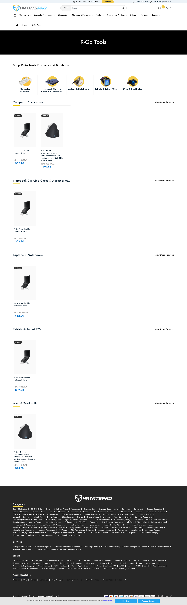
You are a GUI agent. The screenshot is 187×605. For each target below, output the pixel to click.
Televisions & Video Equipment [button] (124, 532)
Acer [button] (145, 560)
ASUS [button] (122, 566)
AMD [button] (140, 563)
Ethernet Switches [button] (38, 511)
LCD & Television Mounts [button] (100, 519)
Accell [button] (117, 560)
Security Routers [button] (19, 522)
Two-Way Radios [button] (52, 514)
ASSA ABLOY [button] (110, 566)
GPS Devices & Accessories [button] (112, 522)
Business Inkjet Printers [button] (70, 514)
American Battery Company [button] (23, 566)
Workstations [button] (122, 530)
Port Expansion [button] (124, 511)
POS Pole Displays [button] (78, 530)
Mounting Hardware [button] (76, 525)
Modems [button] (85, 511)
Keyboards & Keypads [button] (159, 522)
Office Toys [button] (138, 519)
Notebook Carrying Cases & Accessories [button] (28, 532)
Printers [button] (91, 530)
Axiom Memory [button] (74, 568)
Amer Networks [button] (152, 563)
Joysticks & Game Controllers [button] (76, 519)
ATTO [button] (146, 566)
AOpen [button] (64, 566)
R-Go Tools (36, 25)
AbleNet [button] (87, 560)
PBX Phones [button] (63, 530)
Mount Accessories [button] (57, 527)
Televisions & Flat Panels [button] (155, 511)
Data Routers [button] (129, 514)
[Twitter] (162, 596)
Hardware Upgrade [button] (53, 519)
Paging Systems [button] (74, 527)
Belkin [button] (133, 568)
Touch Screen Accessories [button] (31, 514)
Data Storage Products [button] (21, 519)
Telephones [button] (138, 511)
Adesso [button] (15, 563)
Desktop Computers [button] (154, 509)
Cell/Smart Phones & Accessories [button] (67, 509)
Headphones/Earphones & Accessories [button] (138, 525)
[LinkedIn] (167, 596)
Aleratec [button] (79, 563)
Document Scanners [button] (20, 511)
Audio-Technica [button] (159, 566)
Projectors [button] (104, 527)
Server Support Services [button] (47, 549)
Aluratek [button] (123, 563)
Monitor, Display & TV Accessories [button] (52, 525)
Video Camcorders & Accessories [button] (41, 535)
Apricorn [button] (89, 566)
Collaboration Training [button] (111, 546)
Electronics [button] (94, 522)
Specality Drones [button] (35, 522)
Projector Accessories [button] (106, 530)
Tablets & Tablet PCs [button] (112, 525)
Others (133, 15)
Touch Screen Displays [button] (122, 517)
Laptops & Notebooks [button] (21, 517)
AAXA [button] (77, 560)
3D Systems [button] (38, 560)
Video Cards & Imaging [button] (149, 532)
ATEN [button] (138, 566)
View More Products (164, 102)
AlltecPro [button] (103, 563)
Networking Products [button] (152, 530)
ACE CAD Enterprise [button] (131, 560)
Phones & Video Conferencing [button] (98, 517)
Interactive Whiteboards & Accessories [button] (64, 511)
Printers (99, 15)
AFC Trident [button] (58, 563)
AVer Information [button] (19, 568)
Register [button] (108, 2)
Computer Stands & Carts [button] (111, 514)
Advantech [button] (37, 563)
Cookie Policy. (107, 600)
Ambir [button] (132, 563)
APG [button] (72, 566)
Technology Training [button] (92, 546)
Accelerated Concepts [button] (102, 560)
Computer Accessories (44, 15)
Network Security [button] (39, 517)
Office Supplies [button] (68, 517)
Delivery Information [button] (74, 579)
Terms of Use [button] (122, 579)
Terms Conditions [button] (92, 579)
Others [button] (105, 532)
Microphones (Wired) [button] (122, 519)
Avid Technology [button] (48, 568)
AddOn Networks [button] (157, 560)
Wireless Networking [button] (155, 527)
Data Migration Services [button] (160, 546)
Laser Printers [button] (136, 530)
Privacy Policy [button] (108, 579)
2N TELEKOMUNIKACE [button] (22, 560)
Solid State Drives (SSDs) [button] (121, 527)
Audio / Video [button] (18, 535)
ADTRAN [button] (25, 563)
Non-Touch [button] (54, 517)
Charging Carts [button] (89, 509)
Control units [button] (138, 509)
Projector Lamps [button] (94, 525)
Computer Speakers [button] (90, 514)
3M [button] (62, 560)
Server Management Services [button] (135, 546)
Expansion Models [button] (145, 514)
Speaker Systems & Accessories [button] (60, 532)
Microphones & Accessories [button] (23, 530)
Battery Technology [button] (119, 568)
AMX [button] (39, 566)
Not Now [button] (126, 601)
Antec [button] (47, 566)
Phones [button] (80, 517)
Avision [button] (61, 568)
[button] (141, 1)
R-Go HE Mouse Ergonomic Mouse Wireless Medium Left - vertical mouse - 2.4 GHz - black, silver (52, 156)
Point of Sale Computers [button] (155, 519)
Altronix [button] (113, 563)
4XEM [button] (69, 560)
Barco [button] (106, 568)
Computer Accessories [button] (143, 517)
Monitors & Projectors (82, 15)
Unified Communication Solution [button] (67, 546)
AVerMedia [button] (34, 568)
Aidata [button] (69, 563)
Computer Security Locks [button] (108, 509)
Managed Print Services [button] (22, 546)
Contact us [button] (44, 579)
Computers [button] (126, 509)
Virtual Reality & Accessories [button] (69, 535)
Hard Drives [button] (38, 519)
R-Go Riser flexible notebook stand (22, 152)
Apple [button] (80, 566)
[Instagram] (171, 596)
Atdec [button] (130, 566)
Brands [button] (155, 15)
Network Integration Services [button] (70, 549)
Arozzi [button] (99, 566)
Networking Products (116, 15)
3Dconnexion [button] (52, 560)
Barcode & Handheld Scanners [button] (88, 532)
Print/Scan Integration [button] (43, 546)
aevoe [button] (47, 563)
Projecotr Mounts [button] (90, 527)
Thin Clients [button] (138, 527)
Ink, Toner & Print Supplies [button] (137, 522)
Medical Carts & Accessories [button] (24, 525)
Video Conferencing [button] (53, 522)
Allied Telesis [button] (91, 563)
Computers (24, 15)
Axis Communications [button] (92, 568)
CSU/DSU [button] (82, 522)
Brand (24, 25)
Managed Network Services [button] (23, 549)
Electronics (63, 15)
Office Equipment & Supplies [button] (104, 511)
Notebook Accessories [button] (46, 530)
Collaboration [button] (70, 522)
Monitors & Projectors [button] (39, 527)
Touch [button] (15, 514)
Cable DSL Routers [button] (20, 509)
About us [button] (16, 579)
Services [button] (144, 15)
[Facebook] (158, 596)
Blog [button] (25, 579)
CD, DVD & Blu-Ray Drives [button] (40, 509)
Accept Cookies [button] (149, 601)
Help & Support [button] (57, 579)
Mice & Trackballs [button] (20, 527)
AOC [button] (55, 566)
